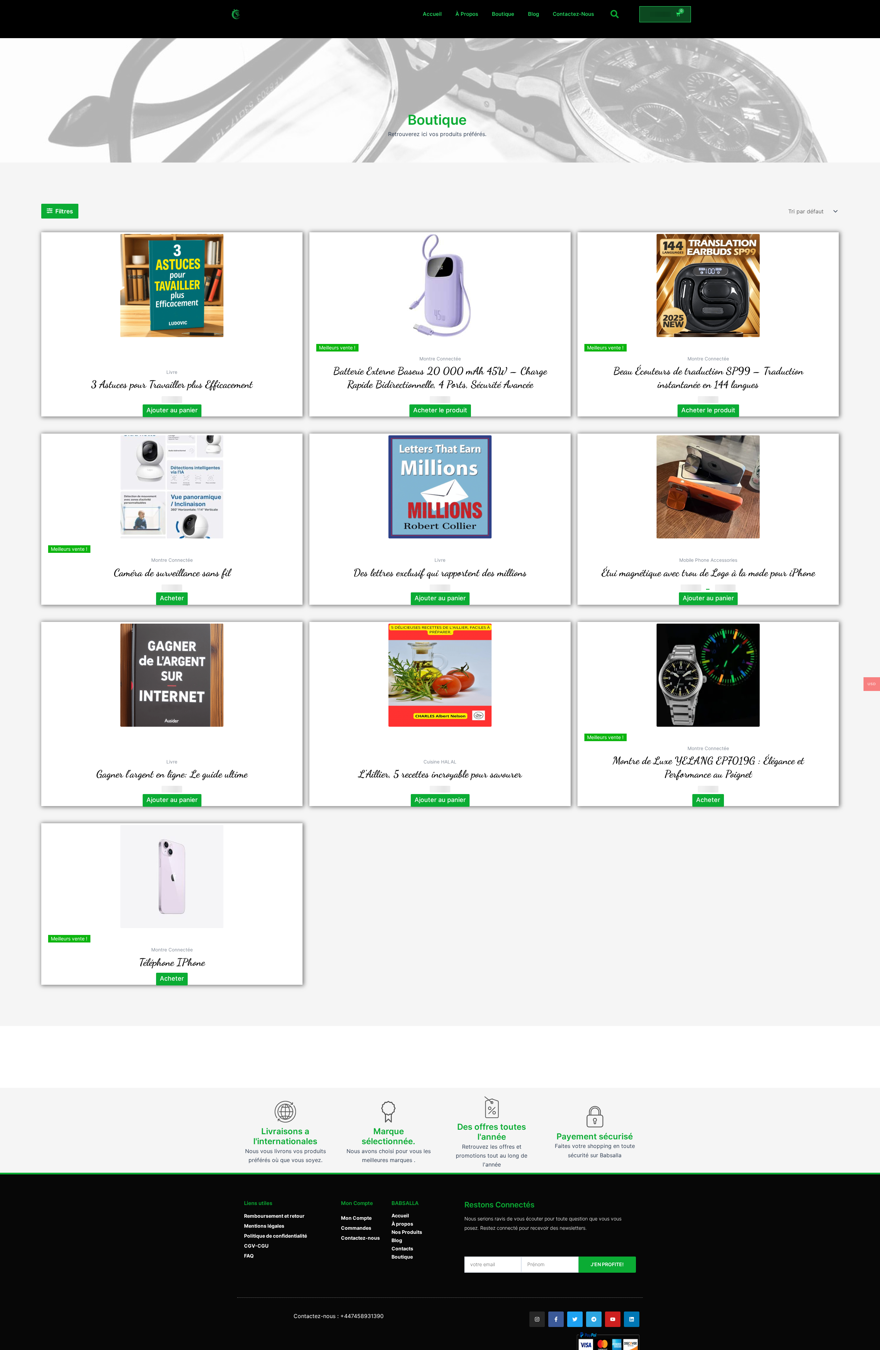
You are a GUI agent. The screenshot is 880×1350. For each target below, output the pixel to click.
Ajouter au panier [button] (172, 410)
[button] (615, 14)
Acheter (172, 598)
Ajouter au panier (708, 598)
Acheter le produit (440, 410)
